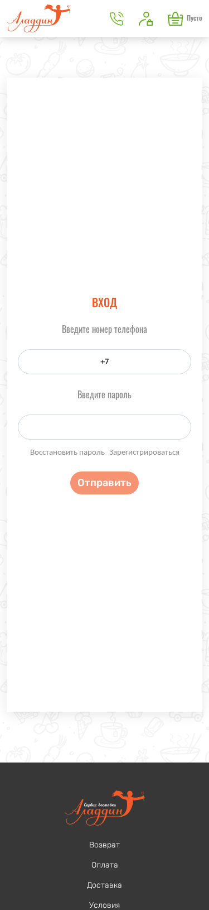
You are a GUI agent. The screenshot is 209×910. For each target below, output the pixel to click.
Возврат (104, 845)
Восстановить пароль (67, 453)
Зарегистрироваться (144, 453)
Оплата (104, 865)
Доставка (104, 885)
